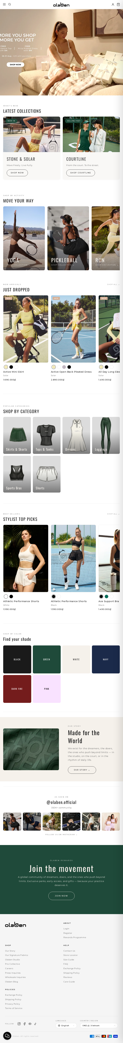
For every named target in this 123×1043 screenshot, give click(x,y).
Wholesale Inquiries (15, 977)
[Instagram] (19, 1023)
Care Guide (69, 981)
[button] (118, 4)
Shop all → (113, 284)
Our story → (82, 770)
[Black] (11, 367)
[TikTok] (35, 1023)
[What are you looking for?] (9, 4)
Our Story (10, 951)
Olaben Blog (11, 981)
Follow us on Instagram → (61, 835)
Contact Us (69, 951)
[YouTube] (30, 1023)
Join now (61, 896)
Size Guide (68, 959)
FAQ (65, 964)
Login (66, 928)
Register (67, 933)
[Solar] (6, 367)
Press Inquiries (13, 973)
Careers (9, 968)
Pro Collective (12, 964)
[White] (16, 367)
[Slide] (61, 52)
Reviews (67, 977)
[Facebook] (24, 1023)
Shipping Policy (71, 973)
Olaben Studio (12, 959)
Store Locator (70, 955)
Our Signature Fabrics (16, 955)
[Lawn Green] (106, 596)
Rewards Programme (74, 937)
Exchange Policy (72, 968)
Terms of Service (13, 1008)
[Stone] (64, 367)
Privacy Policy (12, 1004)
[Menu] (4, 5)
